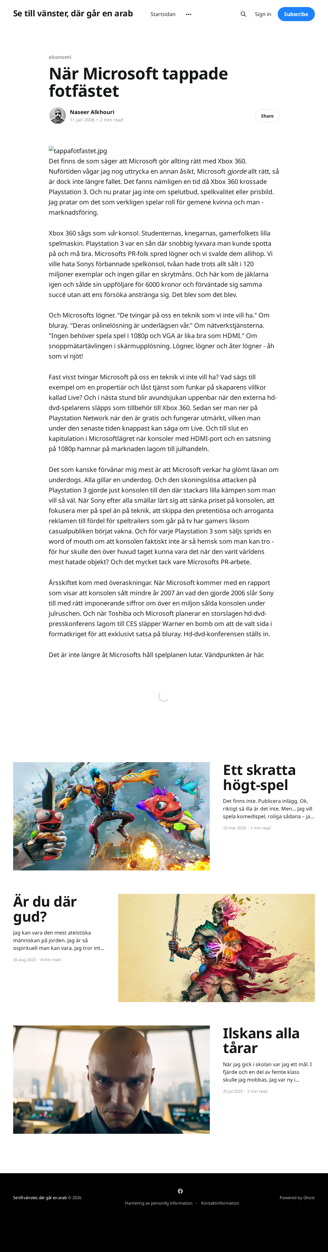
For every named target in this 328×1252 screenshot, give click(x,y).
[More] (188, 14)
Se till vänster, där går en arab (73, 13)
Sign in (263, 14)
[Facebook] (180, 1191)
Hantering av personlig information (159, 1203)
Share (267, 116)
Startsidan (163, 14)
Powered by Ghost (297, 1197)
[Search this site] (243, 14)
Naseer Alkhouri (92, 112)
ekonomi (60, 57)
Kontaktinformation (220, 1203)
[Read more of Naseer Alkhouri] (58, 116)
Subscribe (296, 14)
